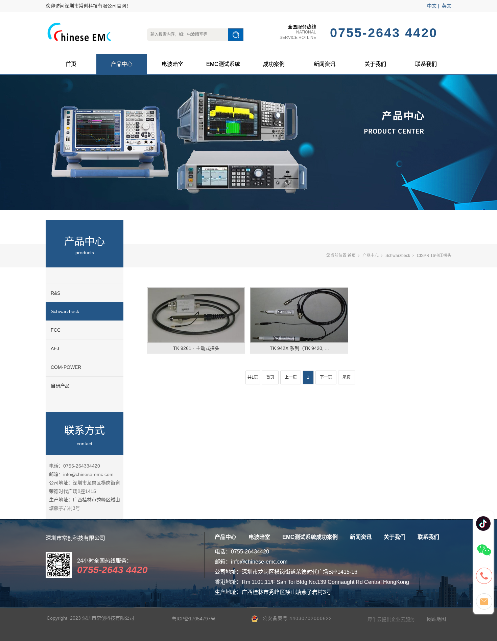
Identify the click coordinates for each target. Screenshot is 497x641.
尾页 (346, 377)
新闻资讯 (324, 64)
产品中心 (122, 64)
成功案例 (274, 64)
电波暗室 (172, 64)
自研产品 (60, 385)
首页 (71, 64)
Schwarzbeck (65, 311)
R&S (55, 293)
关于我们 (375, 64)
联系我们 (426, 64)
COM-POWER (66, 367)
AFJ (55, 348)
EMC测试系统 (223, 64)
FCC (56, 330)
